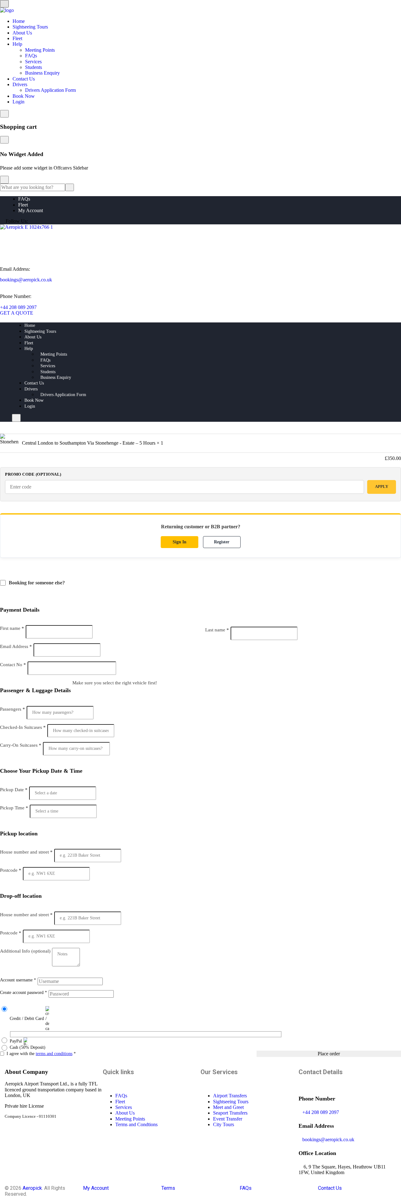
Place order (329, 1053)
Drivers (20, 84)
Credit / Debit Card (27, 1018)
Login (18, 101)
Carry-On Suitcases (20, 745)
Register (221, 542)
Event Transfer (227, 1118)
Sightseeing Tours (30, 26)
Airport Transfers (230, 1095)
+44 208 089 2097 (18, 307)
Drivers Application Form (50, 90)
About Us (22, 32)
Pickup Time (14, 807)
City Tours (223, 1124)
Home (19, 21)
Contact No (13, 664)
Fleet (17, 38)
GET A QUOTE (16, 313)
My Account (30, 210)
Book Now (24, 96)
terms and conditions (54, 1053)
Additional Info (25, 951)
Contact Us (24, 78)
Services (33, 61)
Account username (18, 980)
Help (17, 44)
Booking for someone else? (37, 582)
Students (33, 67)
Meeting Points (40, 50)
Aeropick (32, 1188)
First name (12, 628)
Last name (217, 629)
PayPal (16, 1041)
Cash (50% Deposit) (27, 1047)
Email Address (16, 646)
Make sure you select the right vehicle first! (114, 682)
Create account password (23, 992)
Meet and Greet (228, 1107)
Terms (168, 1188)
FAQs (31, 55)
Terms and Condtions (136, 1124)
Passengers (12, 709)
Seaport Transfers (230, 1113)
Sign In (179, 542)
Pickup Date (14, 789)
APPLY (381, 486)
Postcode (10, 870)
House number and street (26, 851)
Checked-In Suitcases (23, 727)
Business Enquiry (42, 73)
